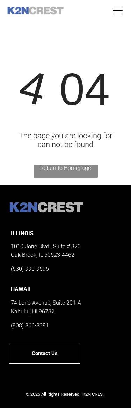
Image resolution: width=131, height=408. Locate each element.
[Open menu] (118, 10)
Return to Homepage (65, 168)
